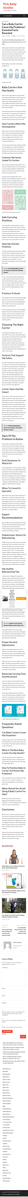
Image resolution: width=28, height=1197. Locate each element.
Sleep (4, 1167)
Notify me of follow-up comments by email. (13, 1021)
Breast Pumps (6, 1114)
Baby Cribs (6, 1084)
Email (4, 995)
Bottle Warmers (7, 1111)
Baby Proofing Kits (8, 1098)
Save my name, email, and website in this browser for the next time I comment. (13, 1013)
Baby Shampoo (7, 1101)
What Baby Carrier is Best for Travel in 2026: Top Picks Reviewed (13, 867)
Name (4, 988)
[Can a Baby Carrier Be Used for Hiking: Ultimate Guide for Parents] (14, 906)
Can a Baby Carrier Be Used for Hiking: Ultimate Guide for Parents (13, 916)
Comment (5, 967)
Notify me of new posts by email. (12, 1027)
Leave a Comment (21, 36)
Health (4, 1138)
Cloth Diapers (6, 1119)
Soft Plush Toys (7, 1173)
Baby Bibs (5, 1071)
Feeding (5, 1135)
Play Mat (5, 1157)
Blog (4, 1106)
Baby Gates (6, 1087)
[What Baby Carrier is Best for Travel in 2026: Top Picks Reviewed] (14, 857)
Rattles (5, 1159)
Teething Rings (6, 1178)
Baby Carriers (5, 21)
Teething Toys (6, 1181)
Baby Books (6, 1076)
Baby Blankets (6, 1074)
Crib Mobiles (6, 1125)
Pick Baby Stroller (9, 6)
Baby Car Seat (6, 1079)
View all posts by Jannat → (17, 946)
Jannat (13, 36)
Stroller (5, 1175)
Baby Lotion (6, 1090)
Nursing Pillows (7, 1149)
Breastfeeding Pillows (8, 1117)
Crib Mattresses (7, 1122)
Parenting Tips (6, 1154)
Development (6, 1127)
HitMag (17, 1194)
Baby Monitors (7, 1095)
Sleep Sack (5, 1170)
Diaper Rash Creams (8, 1130)
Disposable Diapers (8, 1133)
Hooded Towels (7, 1141)
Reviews (5, 1162)
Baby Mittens (6, 1093)
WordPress (10, 1194)
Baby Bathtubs (7, 1068)
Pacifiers (5, 1151)
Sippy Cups (6, 1165)
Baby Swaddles (7, 1103)
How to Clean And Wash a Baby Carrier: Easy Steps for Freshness (13, 891)
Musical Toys (6, 1146)
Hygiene (5, 1143)
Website (4, 1003)
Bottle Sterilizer (7, 1109)
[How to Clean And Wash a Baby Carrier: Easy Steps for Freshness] (14, 881)
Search (4, 1034)
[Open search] (24, 16)
